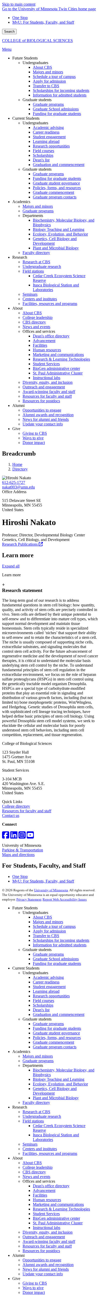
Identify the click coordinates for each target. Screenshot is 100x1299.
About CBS (42, 917)
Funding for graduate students (57, 963)
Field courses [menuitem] (43, 151)
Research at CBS (36, 1112)
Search (9, 31)
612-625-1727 (13, 482)
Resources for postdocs (41, 1251)
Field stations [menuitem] (33, 271)
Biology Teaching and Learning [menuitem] (58, 229)
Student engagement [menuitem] (49, 137)
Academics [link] (21, 201)
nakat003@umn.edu (18, 487)
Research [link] (19, 257)
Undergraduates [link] (35, 62)
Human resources (47, 1200)
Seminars (30, 1144)
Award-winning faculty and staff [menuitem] (49, 391)
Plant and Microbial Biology (56, 1098)
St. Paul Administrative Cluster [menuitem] (58, 373)
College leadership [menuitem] (38, 317)
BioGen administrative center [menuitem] (56, 368)
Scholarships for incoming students (61, 940)
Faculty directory (36, 1102)
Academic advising (48, 977)
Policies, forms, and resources (57, 1037)
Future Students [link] (25, 58)
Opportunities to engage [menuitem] (42, 410)
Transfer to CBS (46, 936)
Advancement (44, 1190)
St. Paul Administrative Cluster (58, 1223)
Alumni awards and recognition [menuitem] (48, 415)
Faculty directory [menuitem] (36, 252)
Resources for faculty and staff (26, 811)
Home (17, 464)
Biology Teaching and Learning (58, 1079)
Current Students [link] (25, 118)
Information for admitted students (59, 945)
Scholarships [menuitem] (43, 155)
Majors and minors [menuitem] (48, 72)
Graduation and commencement (58, 1014)
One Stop (20, 17)
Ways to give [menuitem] (33, 438)
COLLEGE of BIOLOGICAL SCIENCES (37, 40)
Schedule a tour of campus (54, 926)
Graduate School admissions (56, 959)
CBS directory (34, 1172)
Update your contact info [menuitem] (43, 424)
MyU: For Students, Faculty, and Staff (43, 22)
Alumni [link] (18, 405)
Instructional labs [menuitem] (46, 378)
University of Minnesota (51, 890)
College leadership (38, 1167)
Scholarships (43, 1005)
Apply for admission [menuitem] (49, 81)
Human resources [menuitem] (47, 350)
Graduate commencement (53, 1042)
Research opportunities (51, 996)
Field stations (33, 1121)
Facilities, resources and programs (50, 1153)
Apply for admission (49, 931)
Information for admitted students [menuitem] (59, 95)
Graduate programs (48, 954)
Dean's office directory (51, 1186)
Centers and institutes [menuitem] (40, 299)
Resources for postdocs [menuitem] (41, 401)
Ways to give (33, 1288)
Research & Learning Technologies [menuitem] (61, 359)
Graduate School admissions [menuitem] (56, 109)
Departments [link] (33, 215)
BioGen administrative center (56, 1218)
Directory (20, 469)
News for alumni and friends (46, 1269)
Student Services (46, 1213)
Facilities (40, 1195)
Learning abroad (46, 991)
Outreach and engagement (44, 1237)
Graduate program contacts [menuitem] (54, 197)
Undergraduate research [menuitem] (42, 266)
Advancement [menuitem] (44, 340)
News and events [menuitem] (36, 327)
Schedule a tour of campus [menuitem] (54, 76)
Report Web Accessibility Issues (65, 899)
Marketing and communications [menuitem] (58, 354)
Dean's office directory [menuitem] (51, 336)
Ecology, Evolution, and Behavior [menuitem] (60, 234)
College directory (16, 806)
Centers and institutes (40, 1149)
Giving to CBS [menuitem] (35, 433)
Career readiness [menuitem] (46, 132)
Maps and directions (18, 854)
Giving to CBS (35, 1283)
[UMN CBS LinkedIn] (13, 836)
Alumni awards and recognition (48, 1264)
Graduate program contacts (54, 1047)
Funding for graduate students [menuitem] (57, 113)
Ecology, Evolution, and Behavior (60, 1084)
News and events (36, 1176)
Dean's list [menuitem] (41, 160)
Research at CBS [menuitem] (36, 262)
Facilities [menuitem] (40, 345)
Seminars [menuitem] (30, 294)
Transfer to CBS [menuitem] (46, 86)
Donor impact (34, 1292)
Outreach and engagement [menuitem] (44, 387)
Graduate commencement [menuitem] (53, 192)
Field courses (43, 1000)
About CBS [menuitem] (42, 67)
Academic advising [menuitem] (48, 127)
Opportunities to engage (42, 1260)
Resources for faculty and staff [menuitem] (47, 396)
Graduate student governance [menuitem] (56, 183)
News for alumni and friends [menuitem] (46, 419)
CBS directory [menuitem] (34, 322)
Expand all (10, 566)
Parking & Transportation (22, 850)
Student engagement (49, 986)
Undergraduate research (42, 1116)
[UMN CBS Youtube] (30, 836)
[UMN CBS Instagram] (22, 836)
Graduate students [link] (37, 100)
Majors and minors (48, 922)
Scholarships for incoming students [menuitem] (61, 90)
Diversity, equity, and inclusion (48, 1232)
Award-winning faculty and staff (49, 1241)
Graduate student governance (56, 1033)
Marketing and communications (58, 1204)
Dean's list (41, 1010)
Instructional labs (46, 1227)
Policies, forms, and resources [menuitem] (57, 188)
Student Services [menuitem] (46, 364)
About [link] (17, 308)
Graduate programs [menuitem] (48, 104)
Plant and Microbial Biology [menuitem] (56, 248)
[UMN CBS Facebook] (5, 836)
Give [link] (16, 428)
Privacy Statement (29, 899)
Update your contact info (43, 1274)
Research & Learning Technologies (61, 1209)
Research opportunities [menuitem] (51, 146)
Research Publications (20, 544)
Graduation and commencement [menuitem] (58, 164)
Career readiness (46, 982)
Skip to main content (18, 4)
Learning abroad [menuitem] (46, 141)
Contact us (10, 815)
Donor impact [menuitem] (34, 442)
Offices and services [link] (39, 331)
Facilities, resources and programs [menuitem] (50, 303)
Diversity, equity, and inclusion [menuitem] (48, 382)
